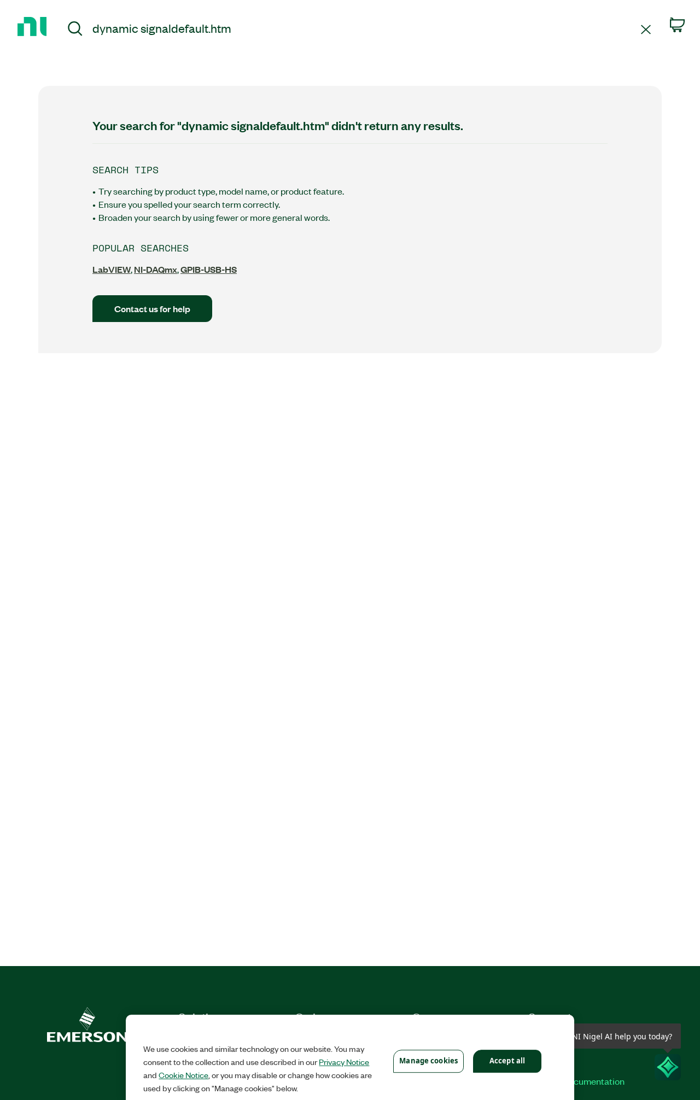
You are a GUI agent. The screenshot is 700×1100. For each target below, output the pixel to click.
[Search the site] (75, 30)
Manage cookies (428, 1061)
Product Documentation (576, 1081)
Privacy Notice (344, 1061)
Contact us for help (152, 308)
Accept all (507, 1061)
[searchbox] (365, 28)
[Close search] (646, 28)
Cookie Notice (183, 1074)
